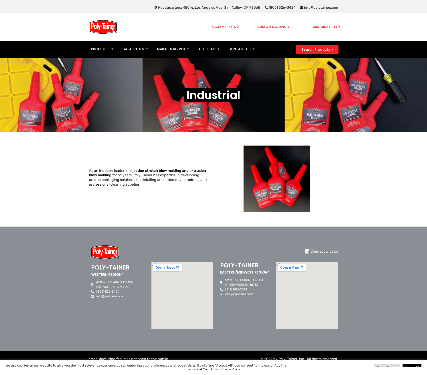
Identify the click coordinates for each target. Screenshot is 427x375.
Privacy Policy (230, 369)
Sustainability (325, 26)
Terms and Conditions (202, 369)
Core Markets (224, 26)
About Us (206, 49)
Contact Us (239, 49)
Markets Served (171, 49)
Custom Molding (272, 26)
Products (100, 49)
